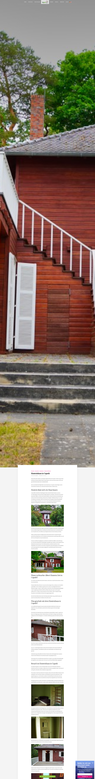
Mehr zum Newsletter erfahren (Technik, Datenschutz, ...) (85, 778)
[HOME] (45, 2)
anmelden (84, 776)
